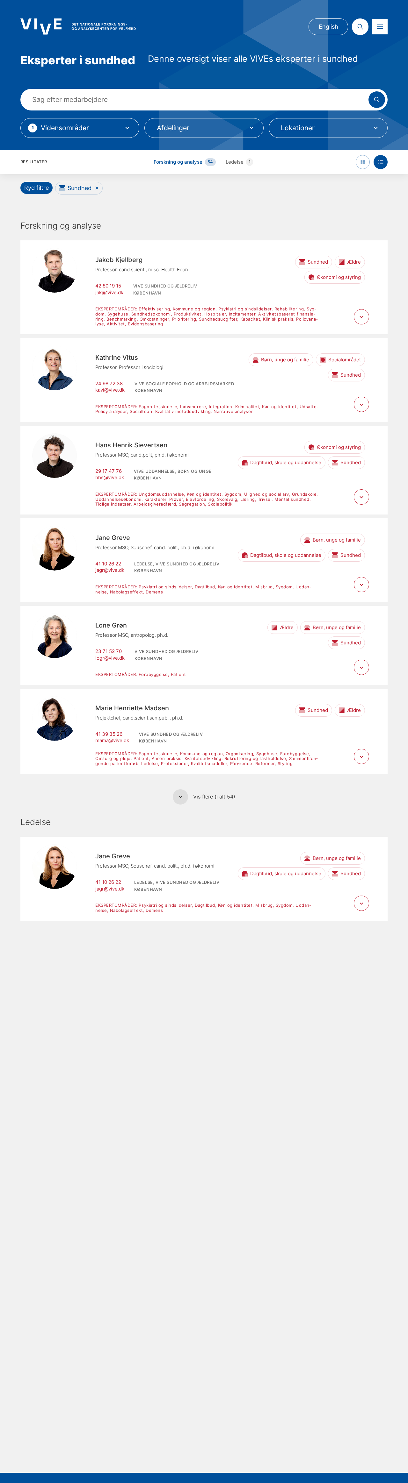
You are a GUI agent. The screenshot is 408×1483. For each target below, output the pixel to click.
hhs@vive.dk (109, 477)
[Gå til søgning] (360, 26)
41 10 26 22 (108, 564)
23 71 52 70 (108, 651)
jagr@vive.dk (109, 570)
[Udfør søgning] (376, 99)
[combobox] (80, 128)
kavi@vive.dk (110, 390)
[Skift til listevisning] (381, 162)
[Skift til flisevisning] (363, 162)
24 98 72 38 (109, 384)
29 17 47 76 (108, 471)
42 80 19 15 (108, 286)
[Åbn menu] (380, 26)
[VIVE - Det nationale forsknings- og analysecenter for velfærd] (78, 26)
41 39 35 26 (108, 734)
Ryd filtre (36, 187)
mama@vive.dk (112, 740)
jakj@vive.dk (109, 292)
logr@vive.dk (110, 658)
